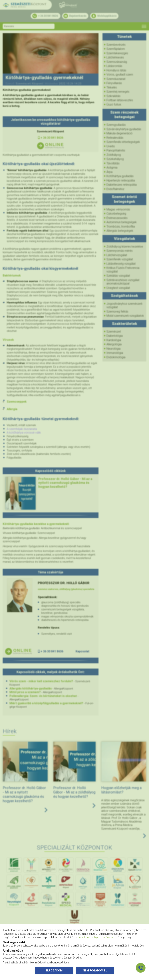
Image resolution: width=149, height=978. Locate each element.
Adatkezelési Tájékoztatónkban (96, 937)
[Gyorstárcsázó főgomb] (140, 968)
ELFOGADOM (54, 970)
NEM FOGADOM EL (95, 970)
